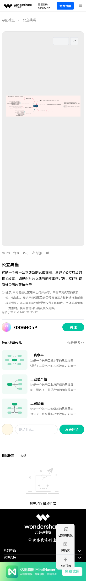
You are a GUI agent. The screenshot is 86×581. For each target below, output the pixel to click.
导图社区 (8, 19)
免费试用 (65, 6)
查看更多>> (75, 342)
